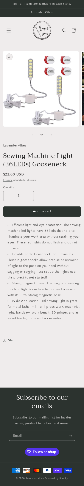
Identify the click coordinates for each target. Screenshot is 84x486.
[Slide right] (51, 134)
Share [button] (12, 340)
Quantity (8, 187)
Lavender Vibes (35, 478)
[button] (8, 30)
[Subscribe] (70, 436)
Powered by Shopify (56, 478)
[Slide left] (32, 134)
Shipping (7, 180)
